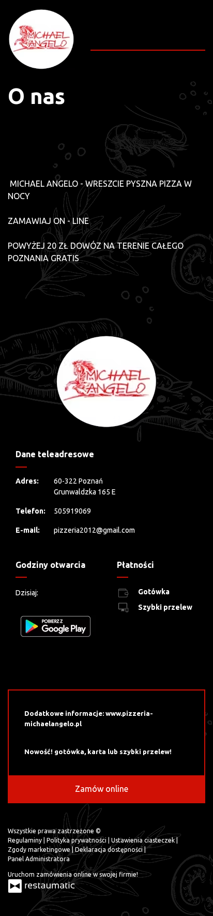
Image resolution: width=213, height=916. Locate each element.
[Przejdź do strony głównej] (41, 39)
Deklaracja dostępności (109, 849)
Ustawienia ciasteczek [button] (143, 840)
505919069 (72, 511)
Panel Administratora (39, 858)
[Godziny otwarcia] (78, 593)
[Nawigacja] (196, 34)
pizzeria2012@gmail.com (94, 530)
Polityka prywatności (77, 840)
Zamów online (102, 788)
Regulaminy (25, 840)
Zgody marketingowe (40, 849)
